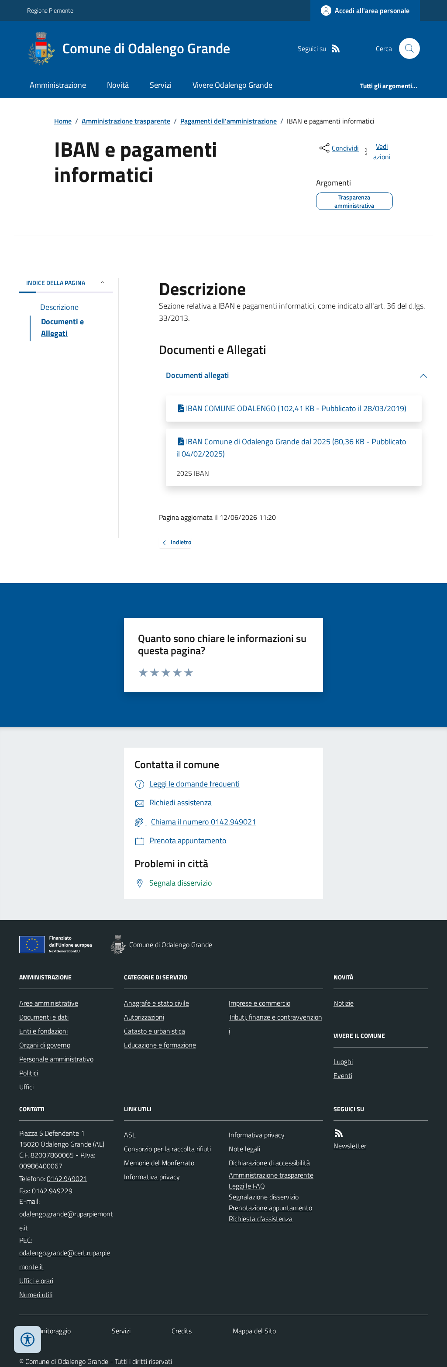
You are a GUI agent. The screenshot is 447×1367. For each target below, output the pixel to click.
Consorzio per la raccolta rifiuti (167, 1149)
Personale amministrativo (56, 1059)
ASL (130, 1135)
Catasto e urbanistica (154, 1031)
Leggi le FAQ (247, 1186)
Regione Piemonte (50, 10)
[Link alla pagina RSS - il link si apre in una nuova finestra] (335, 48)
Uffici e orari (36, 1280)
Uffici (26, 1087)
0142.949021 (67, 1178)
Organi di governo (44, 1045)
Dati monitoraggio (45, 1331)
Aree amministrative (48, 1003)
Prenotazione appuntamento (270, 1207)
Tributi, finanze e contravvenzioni (275, 1024)
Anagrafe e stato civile (156, 1003)
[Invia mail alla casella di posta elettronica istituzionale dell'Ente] (66, 1221)
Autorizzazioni (144, 1017)
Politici (28, 1073)
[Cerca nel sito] (406, 48)
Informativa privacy (152, 1176)
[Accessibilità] (27, 1339)
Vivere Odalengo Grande (232, 85)
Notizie (344, 1003)
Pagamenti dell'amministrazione (228, 121)
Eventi (343, 1075)
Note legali (244, 1149)
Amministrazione (58, 85)
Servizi (161, 85)
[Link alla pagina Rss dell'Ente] (339, 1133)
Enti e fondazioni (43, 1031)
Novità (118, 85)
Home (63, 121)
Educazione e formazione (160, 1045)
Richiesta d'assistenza (260, 1218)
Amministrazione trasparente (126, 121)
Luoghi (343, 1061)
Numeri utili (35, 1294)
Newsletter (350, 1145)
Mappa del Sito (254, 1331)
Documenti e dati (44, 1017)
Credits (182, 1331)
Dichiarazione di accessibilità (269, 1162)
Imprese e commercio (259, 1003)
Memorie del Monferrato (159, 1162)
